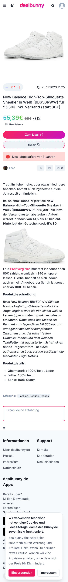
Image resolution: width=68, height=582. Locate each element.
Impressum (48, 572)
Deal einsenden (48, 462)
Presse (7, 456)
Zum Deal (32, 134)
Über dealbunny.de (16, 450)
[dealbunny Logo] (33, 5)
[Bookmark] (49, 168)
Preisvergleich (20, 269)
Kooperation (45, 456)
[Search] (53, 5)
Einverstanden (21, 572)
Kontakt (42, 450)
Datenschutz (12, 468)
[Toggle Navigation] (4, 5)
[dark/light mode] (12, 5)
